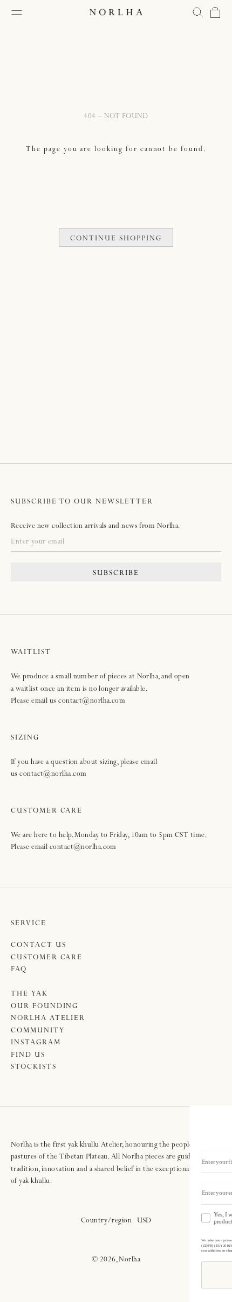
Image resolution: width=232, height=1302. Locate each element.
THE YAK (29, 994)
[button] (198, 12)
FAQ (19, 970)
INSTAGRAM (36, 1043)
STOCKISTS (34, 1067)
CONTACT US (38, 945)
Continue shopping (115, 239)
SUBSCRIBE (116, 574)
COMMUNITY (38, 1031)
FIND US (28, 1055)
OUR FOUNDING (44, 1007)
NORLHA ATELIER (48, 1019)
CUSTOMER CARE (47, 958)
